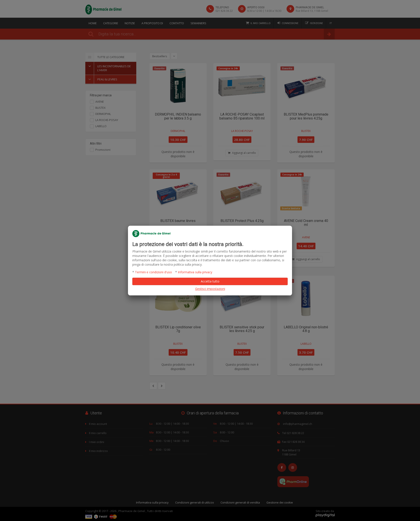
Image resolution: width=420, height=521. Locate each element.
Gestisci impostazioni (210, 289)
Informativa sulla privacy (195, 272)
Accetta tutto (210, 281)
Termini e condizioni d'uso (153, 272)
